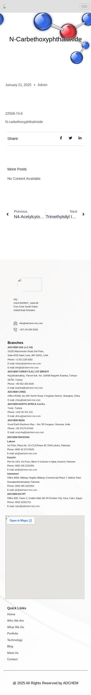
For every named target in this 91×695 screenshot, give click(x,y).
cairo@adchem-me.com (27, 506)
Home (11, 614)
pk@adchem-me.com (26, 453)
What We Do (15, 627)
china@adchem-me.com (27, 400)
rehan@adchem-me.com (28, 363)
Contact (12, 659)
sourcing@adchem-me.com (29, 432)
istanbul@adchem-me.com (29, 388)
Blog (10, 646)
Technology (14, 640)
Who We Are (15, 620)
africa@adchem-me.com (28, 416)
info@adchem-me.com (27, 367)
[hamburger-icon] (84, 6)
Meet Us (12, 652)
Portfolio (12, 633)
